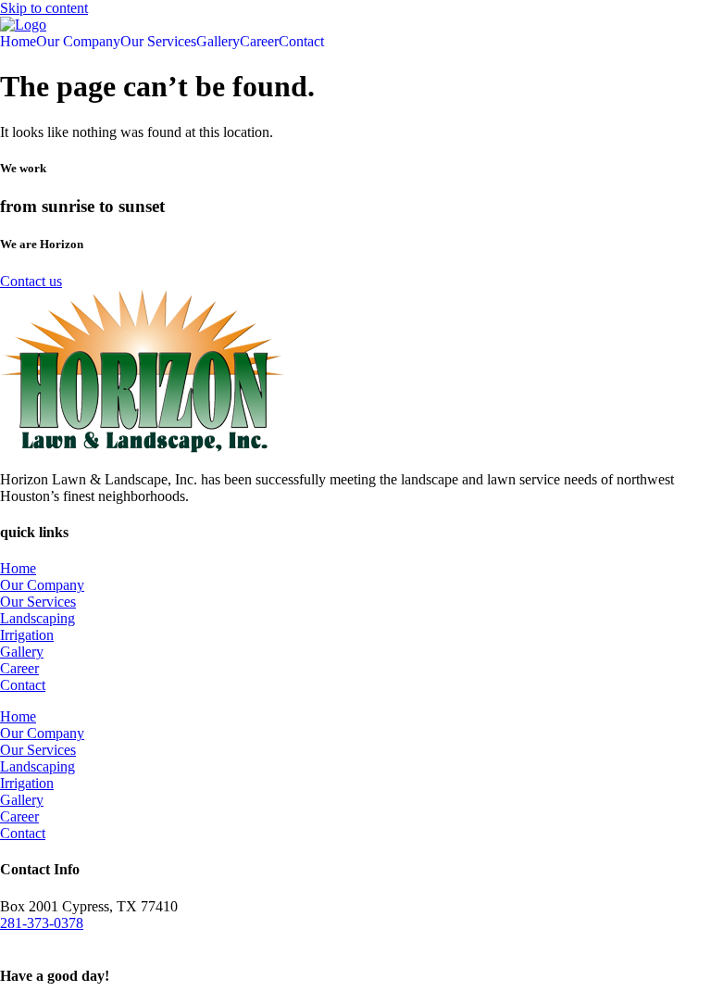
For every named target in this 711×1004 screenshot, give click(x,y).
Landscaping (37, 618)
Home (18, 41)
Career (259, 41)
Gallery (218, 41)
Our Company (78, 41)
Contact (301, 41)
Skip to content (44, 8)
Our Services (158, 41)
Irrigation (27, 635)
